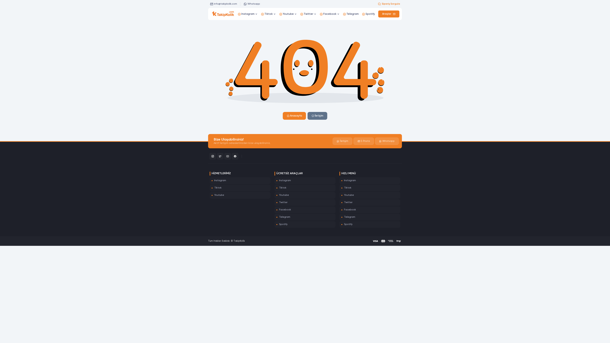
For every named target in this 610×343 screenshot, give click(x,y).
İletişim (319, 115)
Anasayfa (296, 115)
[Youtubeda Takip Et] (227, 156)
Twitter (283, 202)
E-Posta (365, 141)
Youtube (219, 195)
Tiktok (218, 188)
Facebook (285, 209)
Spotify (283, 224)
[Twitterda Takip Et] (220, 156)
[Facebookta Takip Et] (235, 156)
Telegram (284, 217)
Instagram (220, 180)
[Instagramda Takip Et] (212, 156)
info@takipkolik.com (225, 4)
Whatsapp (253, 4)
